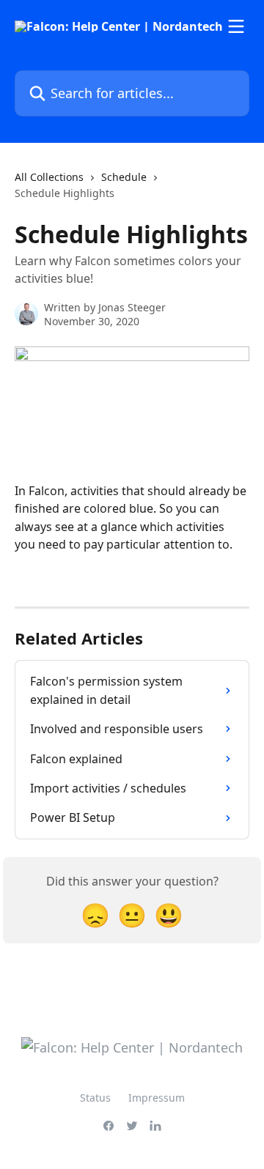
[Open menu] (236, 26)
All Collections (49, 177)
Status (95, 1098)
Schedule (124, 177)
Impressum (156, 1098)
